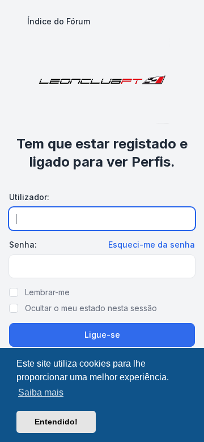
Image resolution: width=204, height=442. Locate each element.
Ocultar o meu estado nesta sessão (91, 308)
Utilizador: (29, 197)
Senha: (23, 244)
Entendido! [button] (56, 421)
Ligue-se (102, 334)
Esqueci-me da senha (151, 244)
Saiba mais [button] (40, 392)
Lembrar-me (47, 292)
